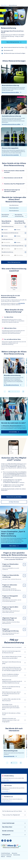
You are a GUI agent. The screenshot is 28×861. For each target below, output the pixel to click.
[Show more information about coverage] (25, 226)
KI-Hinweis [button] (9, 856)
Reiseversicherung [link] (13, 5)
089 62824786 (21, 303)
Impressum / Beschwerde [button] (6, 854)
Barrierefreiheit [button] (16, 854)
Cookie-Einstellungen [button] (5, 853)
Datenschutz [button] (14, 853)
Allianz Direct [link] (4, 5)
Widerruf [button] (3, 856)
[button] (14, 205)
